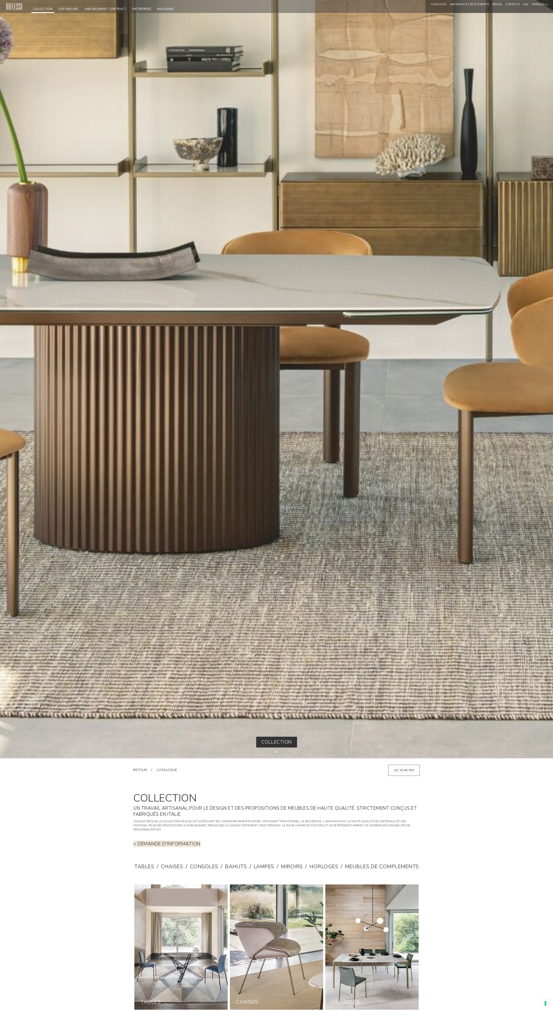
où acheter (404, 770)
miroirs (292, 866)
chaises (172, 866)
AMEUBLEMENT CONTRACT (105, 9)
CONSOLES (204, 866)
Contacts (513, 4)
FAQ (525, 4)
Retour (140, 770)
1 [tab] (277, 753)
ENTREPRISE (141, 9)
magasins (165, 9)
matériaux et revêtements (469, 4)
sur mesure (68, 9)
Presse (497, 4)
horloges (323, 866)
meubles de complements (382, 866)
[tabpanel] (276, 379)
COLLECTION (42, 9)
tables (144, 866)
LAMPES (264, 866)
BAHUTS (236, 866)
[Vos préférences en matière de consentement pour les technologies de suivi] (545, 1003)
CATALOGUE (439, 4)
